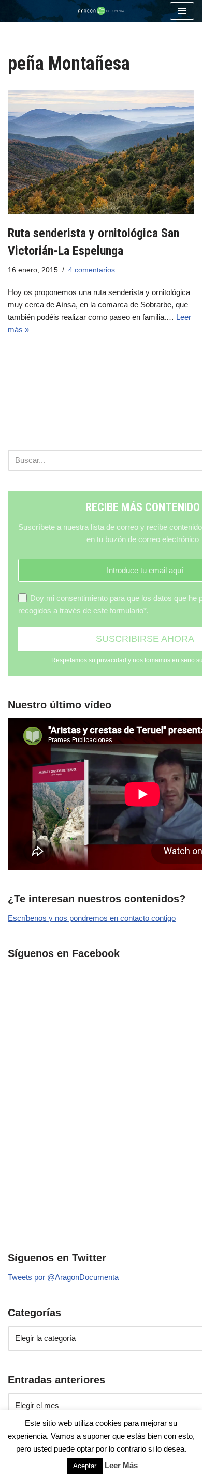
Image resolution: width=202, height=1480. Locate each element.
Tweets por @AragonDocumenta (63, 1277)
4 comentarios (91, 270)
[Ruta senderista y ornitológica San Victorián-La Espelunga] (101, 152)
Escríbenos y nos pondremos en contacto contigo (92, 918)
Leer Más (121, 1465)
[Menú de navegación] (182, 11)
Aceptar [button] (84, 1466)
